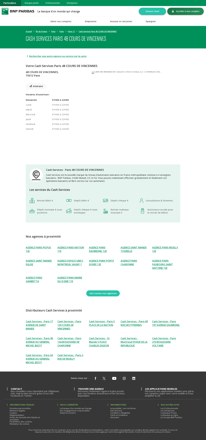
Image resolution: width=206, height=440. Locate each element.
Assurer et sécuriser (121, 21)
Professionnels (52, 3)
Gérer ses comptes (60, 21)
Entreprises (72, 3)
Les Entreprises (168, 410)
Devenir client (152, 11)
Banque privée (32, 3)
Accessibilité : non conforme (123, 408)
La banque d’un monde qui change (76, 408)
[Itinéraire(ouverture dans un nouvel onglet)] (136, 72)
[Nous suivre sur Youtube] (114, 378)
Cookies (13, 412)
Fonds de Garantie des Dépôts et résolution (25, 418)
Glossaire (114, 417)
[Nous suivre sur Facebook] (95, 378)
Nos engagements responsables (75, 410)
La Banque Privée (169, 412)
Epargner (151, 21)
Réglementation (17, 415)
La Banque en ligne (169, 415)
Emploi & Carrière (68, 412)
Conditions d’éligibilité (120, 412)
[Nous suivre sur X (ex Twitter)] (104, 378)
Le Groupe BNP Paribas (171, 417)
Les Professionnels (169, 408)
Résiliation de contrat (19, 424)
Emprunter (91, 21)
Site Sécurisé (116, 410)
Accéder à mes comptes (187, 11)
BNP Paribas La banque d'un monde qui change (18, 11)
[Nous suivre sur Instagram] (124, 378)
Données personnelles (20, 408)
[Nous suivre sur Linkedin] (133, 378)
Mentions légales (17, 410)
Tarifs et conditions (119, 415)
